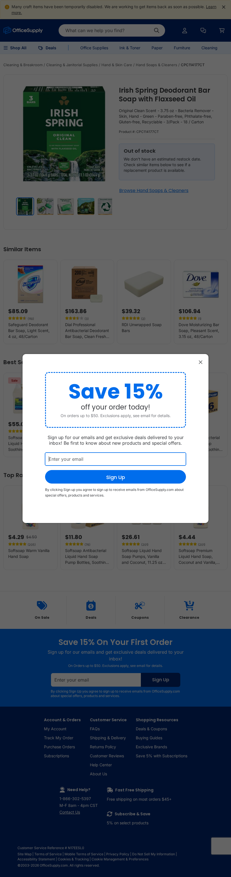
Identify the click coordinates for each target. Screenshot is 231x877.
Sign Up (115, 477)
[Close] (200, 362)
